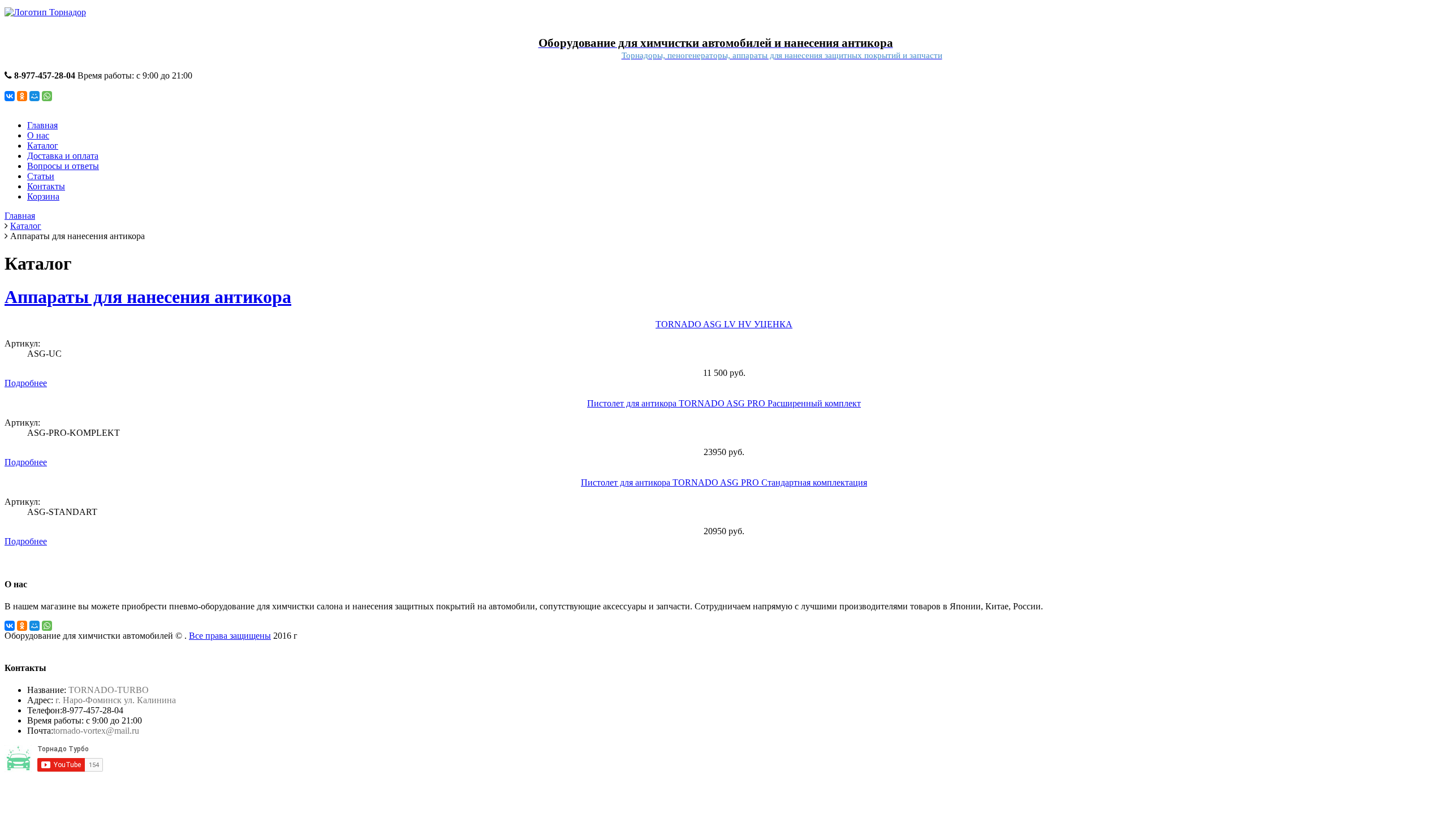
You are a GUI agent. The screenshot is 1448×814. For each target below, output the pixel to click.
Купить (19, 393)
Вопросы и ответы (63, 166)
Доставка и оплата (62, 156)
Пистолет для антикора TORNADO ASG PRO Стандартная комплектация (724, 482)
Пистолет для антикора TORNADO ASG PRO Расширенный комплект (724, 403)
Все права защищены (230, 635)
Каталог (42, 145)
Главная (42, 125)
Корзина (43, 196)
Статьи (40, 176)
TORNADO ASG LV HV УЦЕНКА (724, 324)
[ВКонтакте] (10, 96)
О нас (38, 135)
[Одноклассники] (22, 96)
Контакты (46, 186)
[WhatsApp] (47, 96)
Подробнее (26, 383)
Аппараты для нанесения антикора (148, 297)
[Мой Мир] (34, 96)
